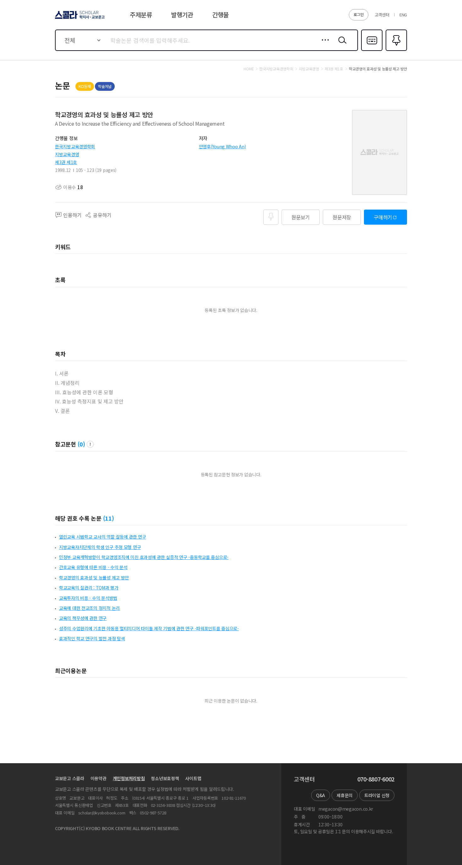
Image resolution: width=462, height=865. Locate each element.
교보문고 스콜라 (69, 778)
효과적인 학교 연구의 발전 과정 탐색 (92, 638)
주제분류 (141, 14)
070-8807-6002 (375, 779)
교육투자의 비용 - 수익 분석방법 (88, 598)
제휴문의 (345, 795)
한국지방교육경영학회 (75, 146)
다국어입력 (372, 50)
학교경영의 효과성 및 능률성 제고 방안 (94, 577)
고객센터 (382, 15)
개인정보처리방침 (129, 778)
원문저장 (342, 217)
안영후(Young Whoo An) (222, 146)
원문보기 (300, 217)
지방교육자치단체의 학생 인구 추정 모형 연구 (100, 547)
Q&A (320, 795)
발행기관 (182, 14)
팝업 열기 (90, 444)
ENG (403, 15)
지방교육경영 (67, 154)
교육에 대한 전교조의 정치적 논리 (89, 608)
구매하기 (383, 217)
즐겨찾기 (395, 50)
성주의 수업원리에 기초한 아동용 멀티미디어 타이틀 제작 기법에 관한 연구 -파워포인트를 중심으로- (149, 628)
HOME (249, 69)
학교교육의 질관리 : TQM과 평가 (88, 587)
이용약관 (99, 778)
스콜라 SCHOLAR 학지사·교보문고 (79, 18)
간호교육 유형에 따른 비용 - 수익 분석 (93, 567)
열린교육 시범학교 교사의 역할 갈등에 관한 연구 (102, 537)
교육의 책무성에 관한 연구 (83, 618)
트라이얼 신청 (376, 795)
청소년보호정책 (165, 778)
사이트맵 (193, 778)
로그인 (359, 14)
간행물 (220, 14)
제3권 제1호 (66, 162)
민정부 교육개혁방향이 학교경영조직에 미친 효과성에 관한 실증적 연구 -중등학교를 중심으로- (143, 557)
